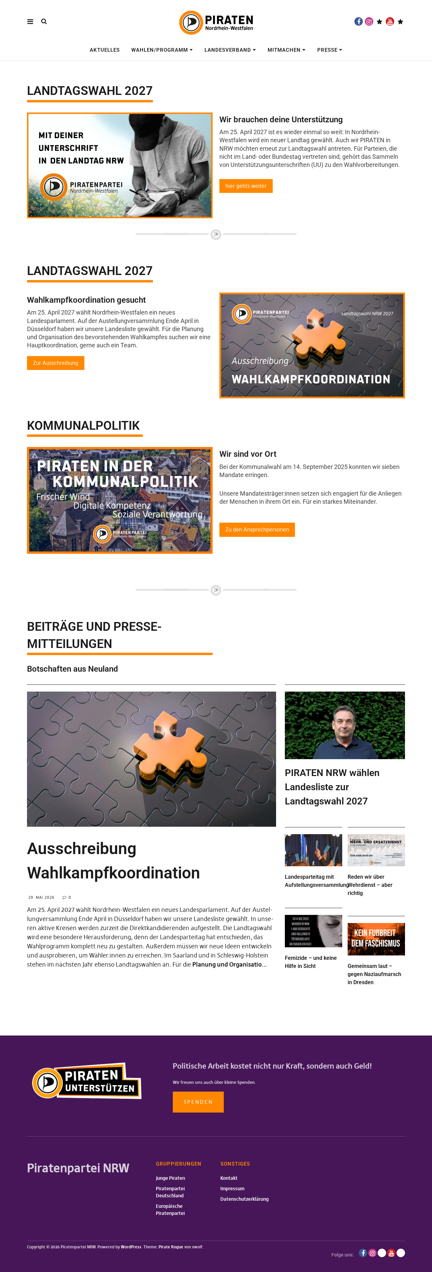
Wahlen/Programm (159, 50)
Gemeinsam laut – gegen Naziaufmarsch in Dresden (374, 974)
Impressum (232, 1189)
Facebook (358, 21)
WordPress (131, 1246)
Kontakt (229, 1178)
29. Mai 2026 (41, 897)
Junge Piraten (170, 1178)
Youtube (390, 21)
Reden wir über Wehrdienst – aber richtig (370, 885)
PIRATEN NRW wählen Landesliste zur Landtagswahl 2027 (332, 787)
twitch (379, 21)
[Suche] (44, 21)
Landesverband (228, 50)
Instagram (369, 21)
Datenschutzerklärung (244, 1199)
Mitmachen (284, 50)
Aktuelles (105, 50)
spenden (198, 1102)
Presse (327, 50)
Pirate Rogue (171, 1246)
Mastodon (400, 21)
